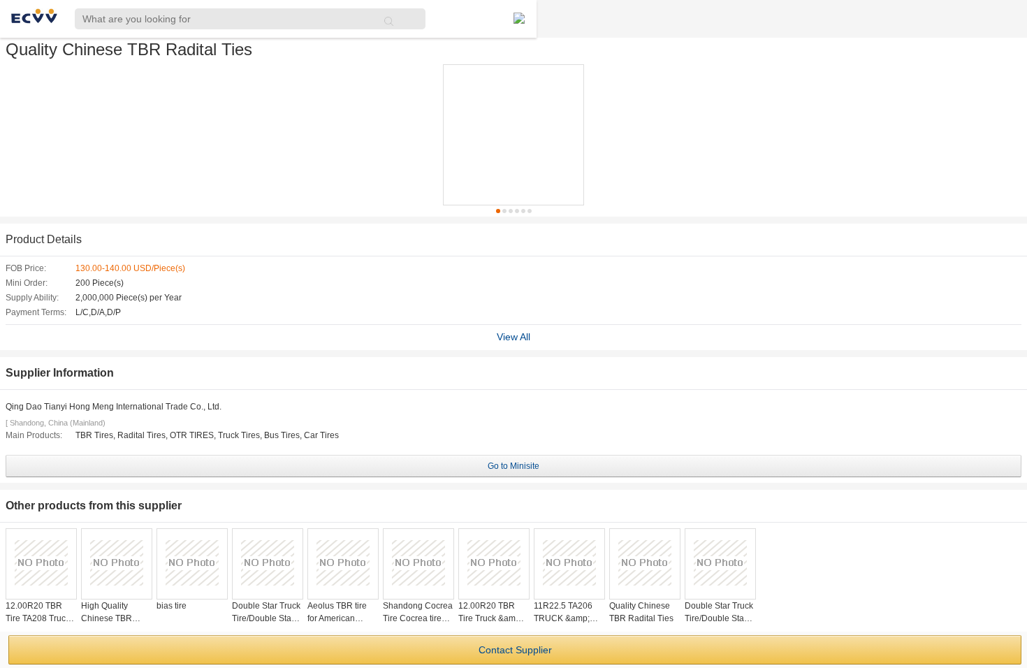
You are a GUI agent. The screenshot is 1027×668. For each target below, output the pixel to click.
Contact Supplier (515, 649)
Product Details (44, 239)
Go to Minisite (513, 466)
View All (513, 336)
